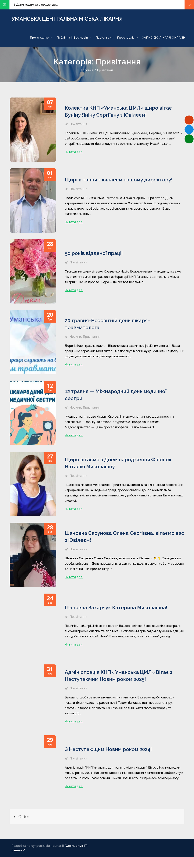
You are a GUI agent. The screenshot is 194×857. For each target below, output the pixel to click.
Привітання (78, 124)
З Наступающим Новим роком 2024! (108, 749)
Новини (75, 336)
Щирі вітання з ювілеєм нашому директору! (118, 180)
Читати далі (74, 152)
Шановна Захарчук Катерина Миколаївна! (116, 607)
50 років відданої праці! (94, 253)
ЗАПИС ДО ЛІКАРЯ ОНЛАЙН (163, 37)
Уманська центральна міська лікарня (67, 19)
